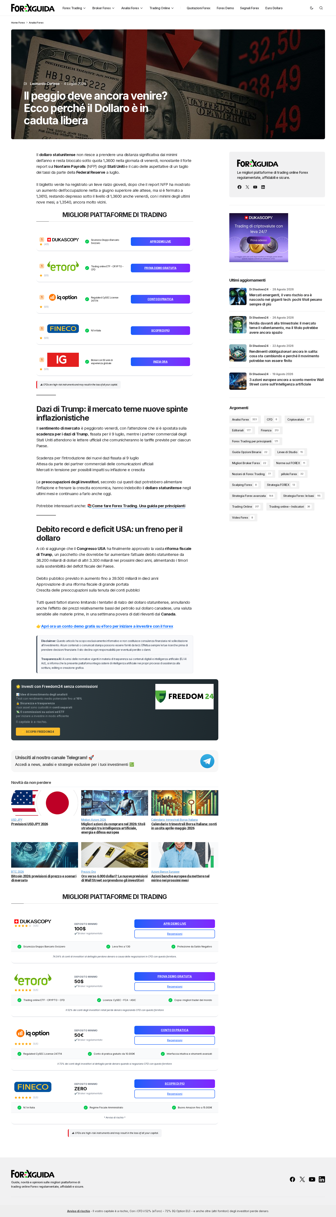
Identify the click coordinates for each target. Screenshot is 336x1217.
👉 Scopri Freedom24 (38, 731)
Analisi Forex (36, 22)
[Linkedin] (263, 187)
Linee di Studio (290, 452)
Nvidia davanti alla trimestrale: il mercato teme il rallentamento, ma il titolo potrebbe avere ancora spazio (283, 327)
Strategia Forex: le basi (301, 496)
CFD (272, 419)
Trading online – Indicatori (289, 507)
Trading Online (245, 507)
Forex (21, 22)
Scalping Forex (244, 485)
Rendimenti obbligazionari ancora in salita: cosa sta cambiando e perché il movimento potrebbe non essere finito (284, 356)
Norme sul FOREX (290, 463)
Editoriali (241, 430)
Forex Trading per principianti (255, 441)
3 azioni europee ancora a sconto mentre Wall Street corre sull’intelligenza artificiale (286, 382)
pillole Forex (292, 474)
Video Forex (242, 517)
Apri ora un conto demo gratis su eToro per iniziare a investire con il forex (107, 626)
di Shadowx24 (259, 289)
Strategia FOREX (281, 485)
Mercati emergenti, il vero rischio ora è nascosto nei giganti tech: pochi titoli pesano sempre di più (285, 299)
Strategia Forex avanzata (252, 496)
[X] (247, 187)
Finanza (270, 430)
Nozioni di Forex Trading (251, 474)
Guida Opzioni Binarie (249, 452)
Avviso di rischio (78, 1211)
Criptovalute (298, 419)
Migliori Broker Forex (249, 463)
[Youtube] (255, 187)
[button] (312, 8)
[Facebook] (239, 187)
